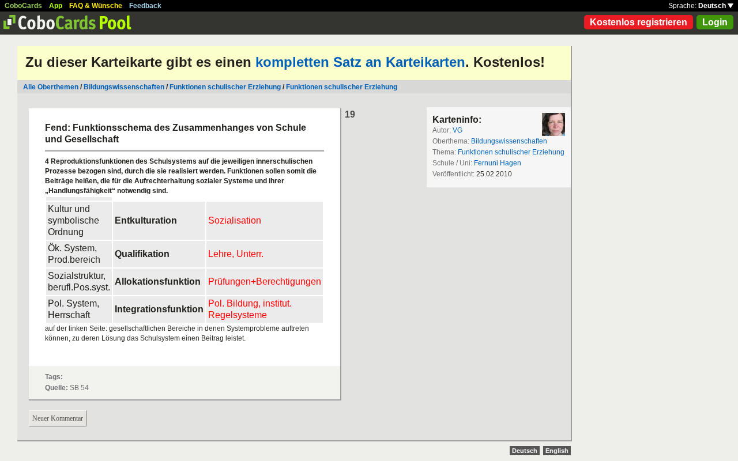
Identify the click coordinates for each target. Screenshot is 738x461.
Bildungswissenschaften (124, 87)
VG (457, 130)
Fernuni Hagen (497, 163)
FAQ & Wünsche (95, 6)
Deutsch (713, 6)
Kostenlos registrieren (638, 22)
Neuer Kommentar (57, 418)
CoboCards (23, 6)
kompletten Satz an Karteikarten (360, 62)
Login (715, 22)
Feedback (145, 6)
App (55, 6)
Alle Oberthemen (50, 87)
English (556, 450)
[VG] (553, 124)
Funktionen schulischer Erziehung (225, 87)
